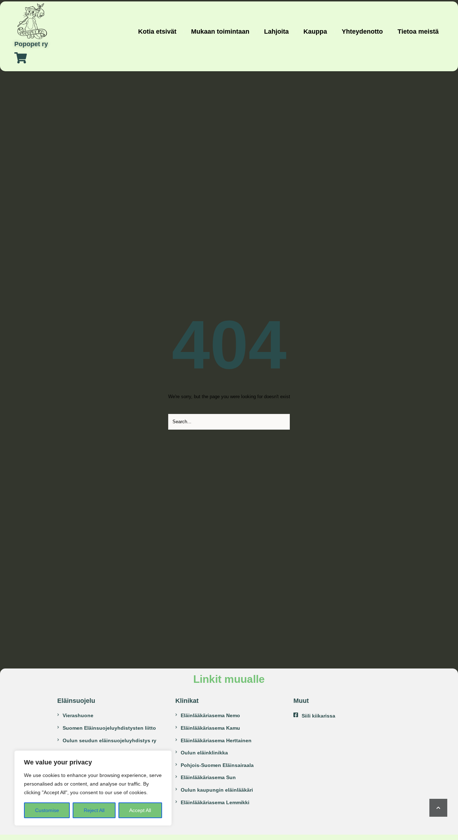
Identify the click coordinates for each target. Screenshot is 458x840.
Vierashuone (78, 715)
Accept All (140, 810)
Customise (47, 810)
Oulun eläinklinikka (204, 752)
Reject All (94, 810)
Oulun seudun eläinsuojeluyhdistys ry (109, 740)
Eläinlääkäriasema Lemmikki (215, 802)
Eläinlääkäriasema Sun (208, 777)
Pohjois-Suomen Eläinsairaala (217, 765)
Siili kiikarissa (318, 716)
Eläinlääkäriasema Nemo (210, 715)
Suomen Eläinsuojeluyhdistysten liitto (109, 728)
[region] (93, 788)
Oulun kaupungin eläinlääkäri (217, 790)
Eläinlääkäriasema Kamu (210, 728)
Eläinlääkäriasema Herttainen (216, 740)
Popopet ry (31, 44)
